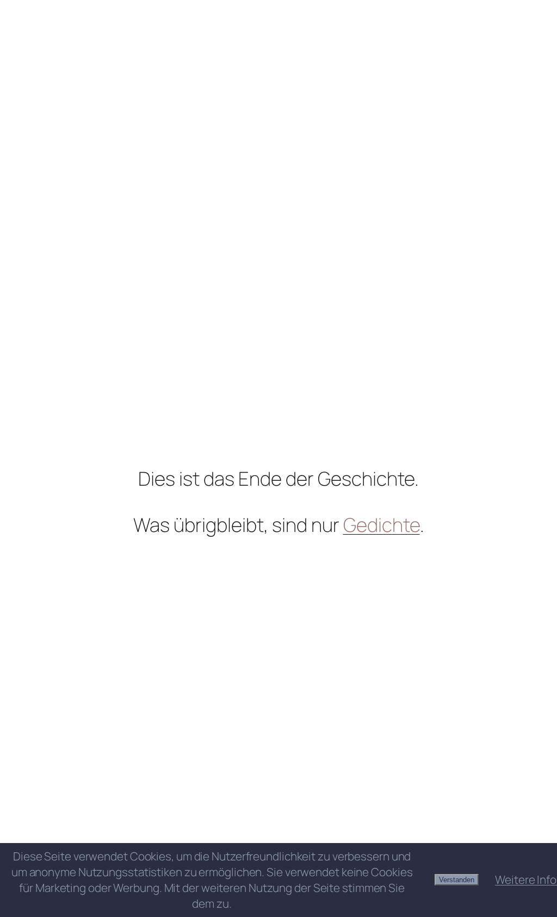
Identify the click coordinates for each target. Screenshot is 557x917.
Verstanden (456, 880)
